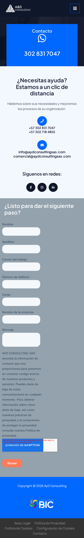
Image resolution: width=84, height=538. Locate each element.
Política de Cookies (19, 528)
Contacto (42, 493)
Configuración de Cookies (56, 528)
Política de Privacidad (50, 523)
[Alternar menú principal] (75, 8)
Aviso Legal (22, 523)
